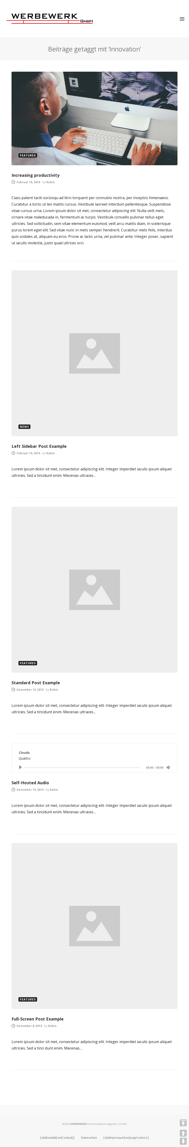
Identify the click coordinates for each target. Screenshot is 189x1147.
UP (183, 1133)
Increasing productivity (35, 175)
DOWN (183, 1141)
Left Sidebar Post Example (39, 446)
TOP (183, 1122)
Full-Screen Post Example (38, 1019)
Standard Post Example (36, 682)
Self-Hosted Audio (30, 782)
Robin (50, 182)
